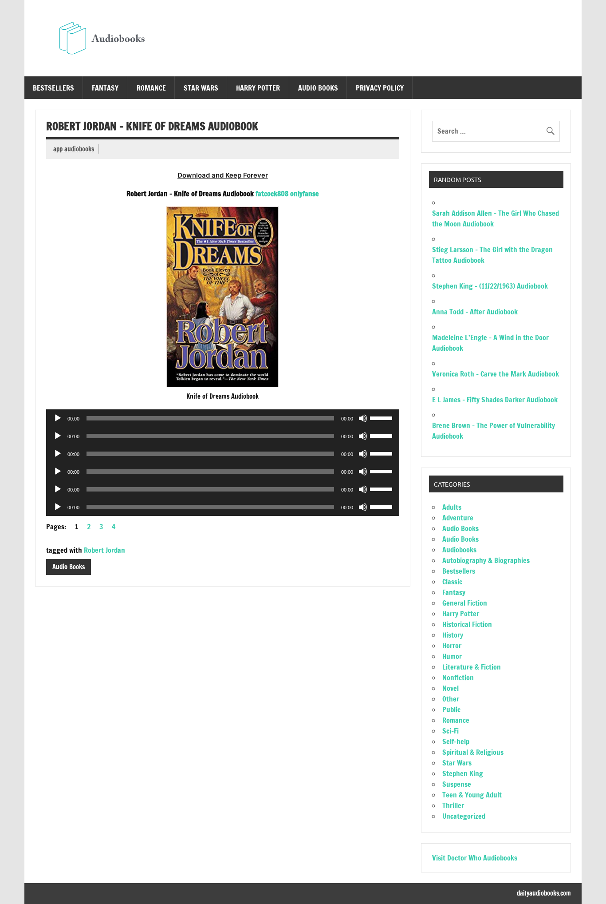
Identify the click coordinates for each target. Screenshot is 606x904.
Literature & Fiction (471, 667)
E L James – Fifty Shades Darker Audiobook (495, 399)
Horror (451, 645)
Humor (452, 656)
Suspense (456, 784)
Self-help (455, 741)
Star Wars (201, 88)
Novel (450, 688)
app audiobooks (73, 149)
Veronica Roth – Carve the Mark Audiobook (495, 374)
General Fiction (464, 603)
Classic (452, 582)
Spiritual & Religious (473, 752)
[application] (222, 418)
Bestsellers (53, 88)
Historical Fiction (467, 624)
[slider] (382, 417)
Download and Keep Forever (222, 175)
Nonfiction (458, 677)
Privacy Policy (380, 88)
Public (451, 709)
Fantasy (105, 88)
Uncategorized (463, 816)
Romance (151, 88)
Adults (451, 507)
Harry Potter (258, 88)
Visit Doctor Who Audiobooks (474, 858)
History (452, 635)
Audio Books (318, 88)
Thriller (453, 805)
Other (450, 699)
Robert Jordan (104, 550)
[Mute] (362, 418)
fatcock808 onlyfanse (287, 193)
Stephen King (462, 773)
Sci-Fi (450, 731)
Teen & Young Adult (472, 795)
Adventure (457, 518)
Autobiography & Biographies (486, 560)
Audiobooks (459, 550)
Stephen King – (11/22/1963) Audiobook (490, 286)
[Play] (57, 418)
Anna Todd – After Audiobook (475, 312)
